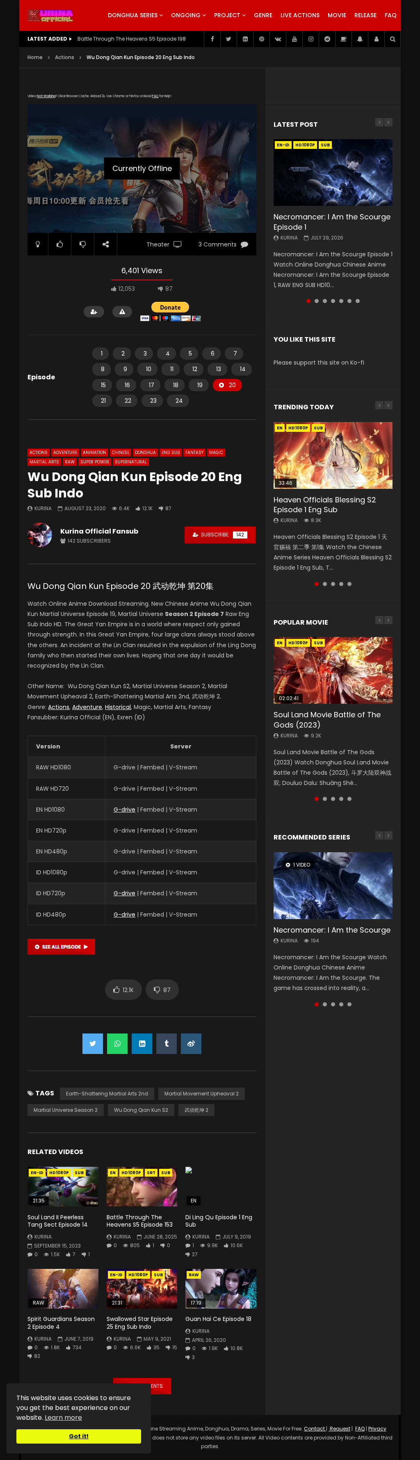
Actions (64, 57)
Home (35, 57)
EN (113, 1173)
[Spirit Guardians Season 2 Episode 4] (62, 1289)
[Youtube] (294, 39)
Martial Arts (44, 462)
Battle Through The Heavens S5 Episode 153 (140, 1221)
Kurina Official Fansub (99, 531)
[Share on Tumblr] (166, 1043)
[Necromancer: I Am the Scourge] (333, 885)
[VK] (277, 39)
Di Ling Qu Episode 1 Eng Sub (218, 1221)
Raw (70, 462)
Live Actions (300, 15)
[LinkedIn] (245, 39)
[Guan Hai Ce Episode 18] (220, 1289)
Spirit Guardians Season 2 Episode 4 (61, 1323)
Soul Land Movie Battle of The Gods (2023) (327, 719)
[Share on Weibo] (191, 1043)
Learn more (63, 1417)
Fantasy (194, 452)
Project (227, 15)
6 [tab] (349, 301)
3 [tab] (325, 301)
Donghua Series (133, 15)
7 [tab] (358, 301)
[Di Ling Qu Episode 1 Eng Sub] (220, 1187)
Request (339, 1428)
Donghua (145, 452)
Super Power (94, 462)
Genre (263, 15)
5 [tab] (341, 301)
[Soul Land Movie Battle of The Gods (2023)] (333, 670)
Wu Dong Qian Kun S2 (141, 1109)
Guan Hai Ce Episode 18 (218, 1319)
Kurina (43, 508)
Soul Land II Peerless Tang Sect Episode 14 (57, 1221)
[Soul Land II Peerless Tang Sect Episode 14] (62, 1187)
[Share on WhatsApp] (117, 1043)
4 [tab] (333, 301)
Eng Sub (171, 452)
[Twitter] (228, 39)
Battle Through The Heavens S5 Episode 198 (132, 38)
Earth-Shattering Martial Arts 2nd (107, 1093)
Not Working (46, 96)
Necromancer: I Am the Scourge (332, 930)
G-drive (124, 809)
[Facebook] (212, 39)
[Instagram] (310, 39)
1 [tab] (308, 301)
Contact (315, 1428)
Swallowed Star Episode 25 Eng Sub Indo (140, 1323)
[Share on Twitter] (92, 1043)
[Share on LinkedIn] (142, 1043)
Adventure (65, 452)
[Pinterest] (261, 39)
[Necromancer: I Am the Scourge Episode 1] (333, 172)
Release (365, 15)
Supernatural (131, 462)
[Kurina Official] (50, 15)
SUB (79, 1173)
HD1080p (59, 1173)
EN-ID (37, 1173)
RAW (194, 1275)
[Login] (376, 39)
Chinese (120, 452)
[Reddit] (327, 39)
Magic (216, 452)
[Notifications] (360, 39)
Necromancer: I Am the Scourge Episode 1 (332, 222)
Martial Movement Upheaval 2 (201, 1093)
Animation (94, 452)
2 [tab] (317, 301)
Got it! (79, 1436)
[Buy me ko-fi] (343, 39)
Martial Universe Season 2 (66, 1109)
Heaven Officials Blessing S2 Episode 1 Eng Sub (325, 505)
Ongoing (186, 15)
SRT (151, 1173)
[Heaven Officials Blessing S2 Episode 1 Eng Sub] (333, 455)
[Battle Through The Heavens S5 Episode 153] (142, 1187)
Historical (118, 707)
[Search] (392, 39)
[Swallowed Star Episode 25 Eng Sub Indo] (142, 1289)
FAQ (391, 15)
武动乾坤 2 (196, 1109)
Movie (337, 15)
